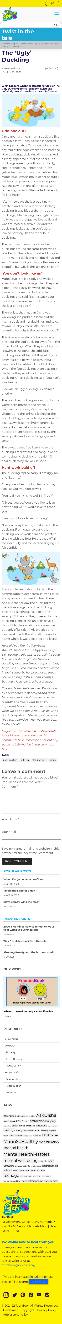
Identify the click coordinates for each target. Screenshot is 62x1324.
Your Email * (10, 831)
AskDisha (46, 1115)
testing (52, 760)
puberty (26, 1166)
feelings (9, 1130)
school (7, 1170)
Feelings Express (48, 1130)
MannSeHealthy (20, 1141)
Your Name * (10, 819)
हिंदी (52, 3)
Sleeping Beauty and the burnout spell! (28, 952)
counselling (7, 1126)
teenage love (26, 1176)
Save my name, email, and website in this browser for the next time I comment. (30, 851)
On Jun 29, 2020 (12, 72)
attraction (37, 1121)
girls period (15, 1135)
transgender (51, 1180)
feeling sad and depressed (28, 1130)
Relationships (50, 1165)
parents (42, 1161)
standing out (38, 760)
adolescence (22, 1116)
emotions (41, 1125)
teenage (11, 1175)
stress (34, 1170)
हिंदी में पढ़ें (48, 68)
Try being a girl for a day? (20, 890)
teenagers (46, 1176)
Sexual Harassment (22, 1170)
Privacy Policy (46, 1310)
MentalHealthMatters (26, 1154)
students (41, 1170)
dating (22, 1126)
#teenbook (9, 1115)
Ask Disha (8, 1121)
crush (15, 1125)
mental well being (20, 1160)
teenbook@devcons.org (18, 1265)
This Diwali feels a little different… (25, 941)
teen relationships (32, 1180)
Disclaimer (10, 1310)
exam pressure (53, 1126)
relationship (36, 1166)
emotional (30, 1126)
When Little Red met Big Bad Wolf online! (28, 1011)
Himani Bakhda (11, 68)
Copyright (27, 1310)
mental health (15, 1148)
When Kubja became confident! (24, 879)
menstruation (49, 1142)
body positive (10, 760)
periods (18, 1166)
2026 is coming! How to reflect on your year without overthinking (28, 928)
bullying (24, 760)
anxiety (32, 1116)
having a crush (27, 1136)
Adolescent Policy (15, 1314)
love (54, 1135)
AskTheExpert (21, 1121)
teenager (37, 1176)
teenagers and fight (12, 1181)
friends (5, 1136)
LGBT (46, 1135)
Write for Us (38, 1282)
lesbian (37, 1135)
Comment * (10, 786)
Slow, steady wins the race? (21, 902)
